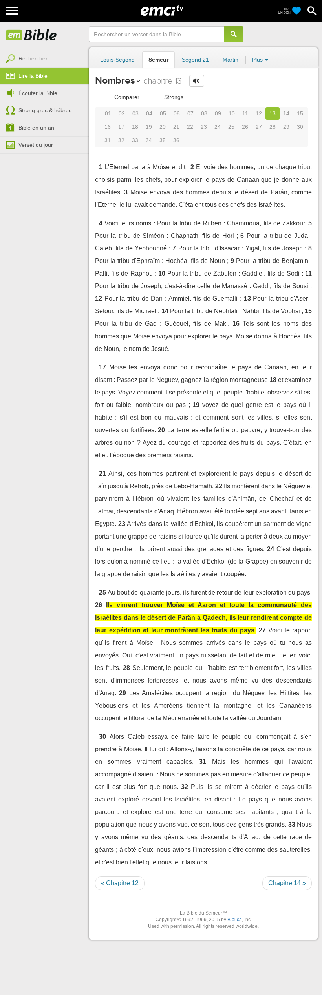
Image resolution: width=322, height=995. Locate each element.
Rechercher (33, 58)
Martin (230, 60)
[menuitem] (44, 59)
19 (149, 127)
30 (300, 127)
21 (176, 127)
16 (107, 127)
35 (162, 140)
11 (245, 113)
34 (149, 140)
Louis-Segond (117, 60)
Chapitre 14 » (287, 883)
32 (121, 140)
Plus (258, 60)
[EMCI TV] (162, 10)
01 (108, 113)
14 (286, 113)
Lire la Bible (33, 76)
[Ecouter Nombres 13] (196, 81)
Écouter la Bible (37, 93)
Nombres (115, 80)
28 (272, 127)
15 (300, 113)
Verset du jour (35, 145)
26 (245, 127)
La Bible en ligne (31, 35)
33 (135, 140)
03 (135, 113)
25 (231, 127)
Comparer (126, 97)
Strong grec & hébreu (45, 110)
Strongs (173, 97)
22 (190, 127)
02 (122, 113)
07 (190, 113)
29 (286, 127)
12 (259, 113)
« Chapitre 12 (120, 883)
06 (177, 113)
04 (149, 113)
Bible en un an (36, 127)
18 (135, 127)
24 (217, 127)
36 (176, 140)
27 (259, 127)
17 (121, 127)
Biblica (234, 919)
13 (272, 113)
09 (218, 113)
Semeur (158, 60)
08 (204, 113)
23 (204, 127)
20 (162, 127)
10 (232, 113)
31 (107, 140)
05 (163, 113)
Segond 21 (195, 60)
